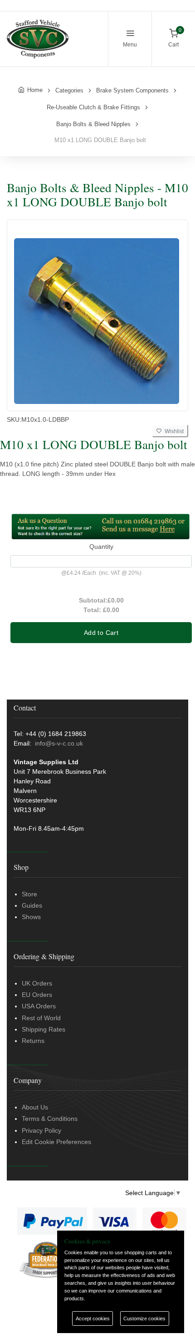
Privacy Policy (41, 1130)
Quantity (101, 546)
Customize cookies (144, 1318)
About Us (35, 1107)
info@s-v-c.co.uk (59, 743)
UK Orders (37, 983)
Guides (32, 905)
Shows (31, 916)
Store (29, 894)
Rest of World (41, 1018)
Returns (33, 1040)
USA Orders (39, 1006)
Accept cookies (93, 1318)
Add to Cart (101, 632)
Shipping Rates (43, 1029)
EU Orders (37, 994)
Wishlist (173, 431)
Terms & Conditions (50, 1118)
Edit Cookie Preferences (56, 1141)
